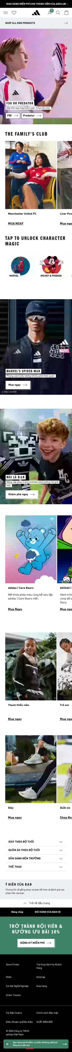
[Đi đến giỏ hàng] (66, 13)
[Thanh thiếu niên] (30, 678)
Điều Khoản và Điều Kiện (19, 1022)
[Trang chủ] (36, 14)
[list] (36, 184)
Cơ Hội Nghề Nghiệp (17, 986)
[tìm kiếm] (58, 13)
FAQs (9, 977)
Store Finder (12, 964)
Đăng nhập (17, 912)
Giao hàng (41, 986)
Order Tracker (13, 995)
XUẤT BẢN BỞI (44, 1022)
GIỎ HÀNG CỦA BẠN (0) (48, 912)
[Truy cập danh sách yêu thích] (14, 13)
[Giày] (30, 779)
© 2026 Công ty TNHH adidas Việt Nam (17, 1033)
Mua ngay (15, 719)
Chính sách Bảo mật (47, 1013)
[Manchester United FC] (30, 184)
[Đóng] (7, 1044)
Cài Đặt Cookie (14, 1013)
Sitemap (40, 977)
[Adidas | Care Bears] (30, 564)
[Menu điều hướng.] (5, 13)
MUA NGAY (15, 223)
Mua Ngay (15, 609)
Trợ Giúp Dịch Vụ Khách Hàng (49, 966)
